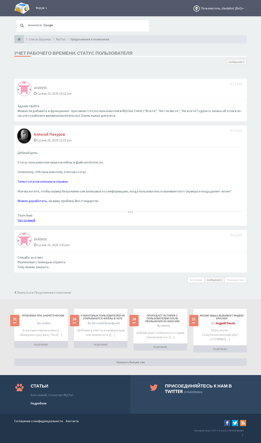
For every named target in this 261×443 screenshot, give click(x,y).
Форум (40, 8)
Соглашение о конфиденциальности (38, 421)
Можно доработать (32, 201)
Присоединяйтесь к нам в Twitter (198, 388)
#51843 (236, 83)
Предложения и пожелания (90, 39)
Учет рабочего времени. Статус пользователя (73, 53)
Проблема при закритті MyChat (43, 315)
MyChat (61, 39)
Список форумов (40, 39)
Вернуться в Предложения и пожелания (44, 292)
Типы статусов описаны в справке (43, 181)
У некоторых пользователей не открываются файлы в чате (103, 317)
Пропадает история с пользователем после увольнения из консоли (162, 318)
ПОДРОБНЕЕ (41, 344)
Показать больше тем (130, 362)
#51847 (236, 235)
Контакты (72, 421)
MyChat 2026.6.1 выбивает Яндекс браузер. (222, 317)
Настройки (196, 279)
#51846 (236, 130)
